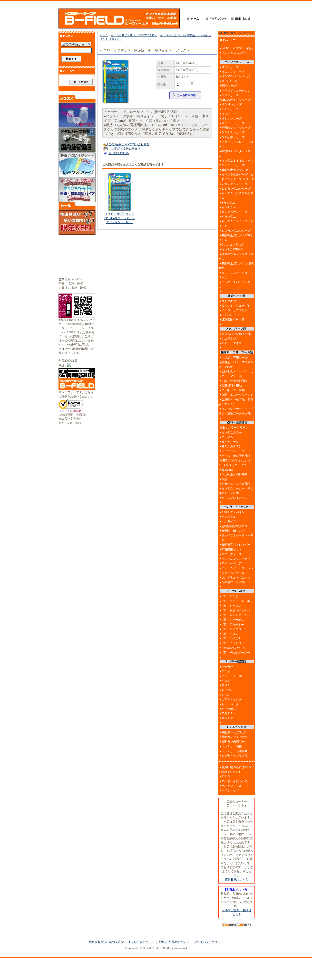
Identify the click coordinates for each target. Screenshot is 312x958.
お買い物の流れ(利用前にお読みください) (236, 769)
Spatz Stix (227, 469)
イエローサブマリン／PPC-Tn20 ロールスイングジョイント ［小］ (119, 218)
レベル (225, 694)
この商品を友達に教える (124, 148)
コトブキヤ (228, 301)
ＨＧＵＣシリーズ (233, 72)
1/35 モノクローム (234, 629)
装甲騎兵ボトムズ (233, 531)
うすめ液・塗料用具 (234, 474)
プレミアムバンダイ (234, 53)
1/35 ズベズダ (231, 638)
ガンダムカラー (231, 432)
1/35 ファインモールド (237, 601)
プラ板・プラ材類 (233, 390)
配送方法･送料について (174, 942)
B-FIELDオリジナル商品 (237, 48)
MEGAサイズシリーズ (236, 99)
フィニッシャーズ (233, 451)
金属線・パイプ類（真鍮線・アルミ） (236, 402)
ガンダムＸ (228, 207)
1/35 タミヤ (229, 596)
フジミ (225, 685)
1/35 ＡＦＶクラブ (234, 615)
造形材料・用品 (231, 385)
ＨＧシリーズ (230, 114)
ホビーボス (228, 708)
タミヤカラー (230, 437)
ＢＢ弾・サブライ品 (234, 755)
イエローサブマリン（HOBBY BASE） (134, 35)
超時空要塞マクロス (234, 526)
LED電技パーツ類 (232, 319)
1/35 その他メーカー (235, 652)
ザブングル (228, 516)
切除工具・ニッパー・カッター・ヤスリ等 (236, 374)
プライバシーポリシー (208, 942)
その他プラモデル (233, 582)
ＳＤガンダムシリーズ (236, 230)
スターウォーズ (231, 554)
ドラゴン (227, 690)
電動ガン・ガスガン (234, 732)
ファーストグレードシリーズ (236, 144)
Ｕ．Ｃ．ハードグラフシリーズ (236, 275)
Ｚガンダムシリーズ (234, 184)
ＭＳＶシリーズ (231, 118)
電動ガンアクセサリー (236, 737)
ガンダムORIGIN (232, 249)
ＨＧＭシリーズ (231, 104)
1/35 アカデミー (232, 624)
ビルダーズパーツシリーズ (236, 284)
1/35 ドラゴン (231, 606)
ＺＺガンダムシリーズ (236, 188)
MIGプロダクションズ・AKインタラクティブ (236, 463)
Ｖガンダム (228, 216)
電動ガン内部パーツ (234, 741)
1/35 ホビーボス (232, 619)
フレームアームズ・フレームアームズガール (236, 570)
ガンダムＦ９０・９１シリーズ (236, 224)
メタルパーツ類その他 (236, 334)
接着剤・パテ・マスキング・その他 (236, 364)
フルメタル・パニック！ (237, 577)
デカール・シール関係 (236, 484)
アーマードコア (231, 563)
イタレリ (227, 680)
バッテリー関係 (231, 746)
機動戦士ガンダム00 (234, 170)
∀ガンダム (228, 202)
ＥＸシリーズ (230, 109)
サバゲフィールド (233, 786)
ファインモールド (233, 676)
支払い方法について (141, 942)
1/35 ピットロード (234, 643)
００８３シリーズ (233, 132)
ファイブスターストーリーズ (236, 538)
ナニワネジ (228, 338)
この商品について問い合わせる (128, 144)
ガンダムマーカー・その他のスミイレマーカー (236, 491)
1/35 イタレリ (231, 634)
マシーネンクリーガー (236, 559)
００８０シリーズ (233, 123)
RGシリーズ (229, 81)
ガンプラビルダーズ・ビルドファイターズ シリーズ (236, 177)
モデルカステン (231, 446)
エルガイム (228, 521)
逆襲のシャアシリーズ (236, 127)
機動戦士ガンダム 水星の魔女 (236, 266)
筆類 (224, 479)
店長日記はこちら (236, 879)
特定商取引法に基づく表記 (106, 942)
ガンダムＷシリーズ (234, 212)
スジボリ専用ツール (234, 357)
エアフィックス (231, 699)
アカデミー (228, 713)
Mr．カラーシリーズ (234, 427)
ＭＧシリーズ (230, 67)
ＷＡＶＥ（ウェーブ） (236, 305)
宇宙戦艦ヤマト (231, 549)
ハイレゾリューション (236, 90)
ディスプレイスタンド (236, 497)
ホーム (104, 35)
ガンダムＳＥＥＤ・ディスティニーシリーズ (236, 163)
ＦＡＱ (225, 776)
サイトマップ (230, 790)
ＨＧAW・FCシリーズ (235, 76)
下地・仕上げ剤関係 (234, 381)
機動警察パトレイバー (236, 544)
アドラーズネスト (233, 343)
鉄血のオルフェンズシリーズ (236, 256)
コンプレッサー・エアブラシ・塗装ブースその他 (236, 411)
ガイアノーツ (230, 441)
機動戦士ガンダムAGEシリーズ (236, 238)
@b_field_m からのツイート (236, 33)
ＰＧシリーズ (230, 95)
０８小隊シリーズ (233, 137)
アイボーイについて (234, 781)
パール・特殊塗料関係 (236, 456)
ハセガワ (227, 666)
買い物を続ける (118, 153)
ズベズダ (227, 718)
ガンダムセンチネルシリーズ (236, 196)
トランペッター (231, 704)
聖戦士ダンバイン (233, 512)
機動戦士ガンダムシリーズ (236, 153)
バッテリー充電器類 (234, 751)
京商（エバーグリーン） (237, 394)
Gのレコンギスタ (232, 244)
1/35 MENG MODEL (234, 648)
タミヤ (225, 671)
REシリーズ (229, 85)
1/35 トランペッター (235, 610)
